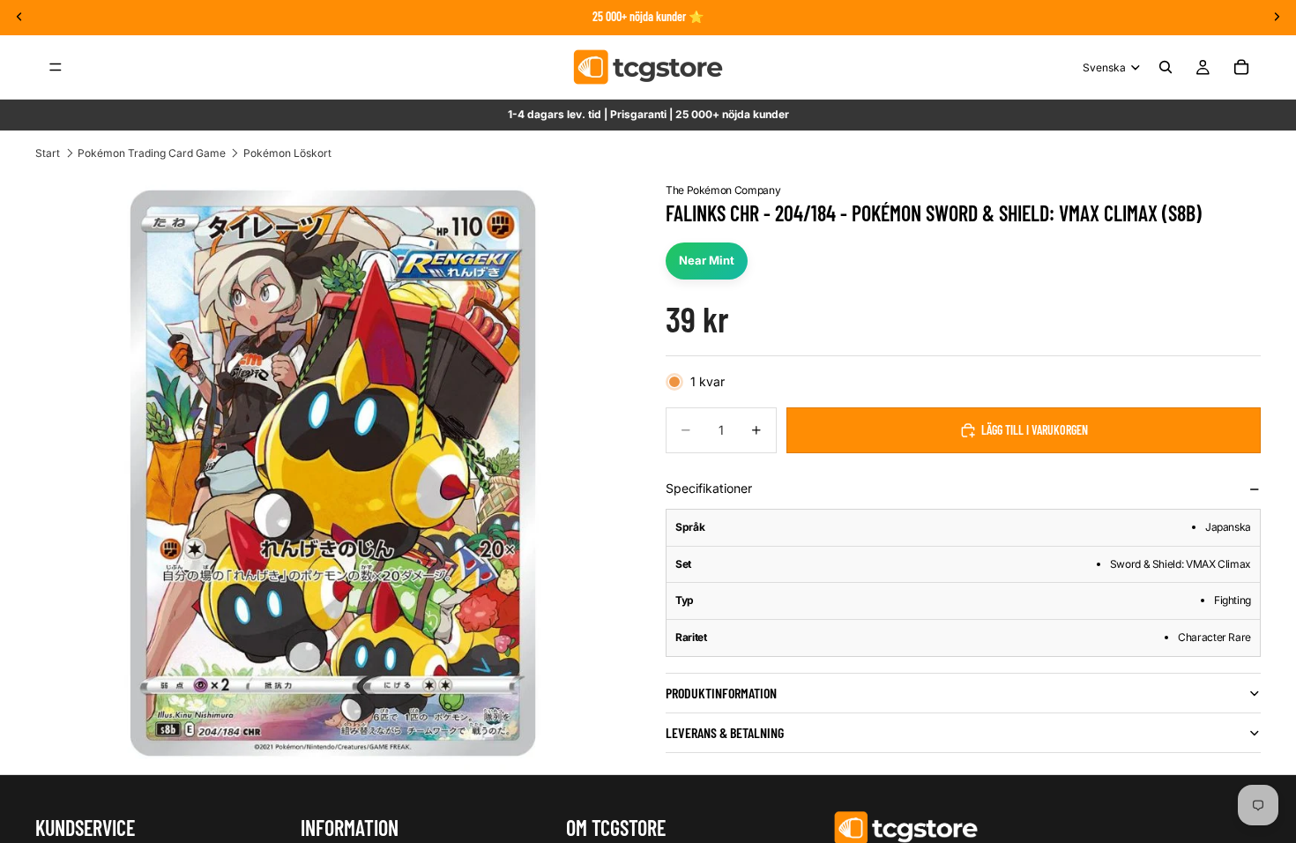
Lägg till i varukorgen (1034, 429)
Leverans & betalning (725, 732)
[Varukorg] (1241, 67)
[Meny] (55, 67)
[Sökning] (1165, 67)
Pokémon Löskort (287, 153)
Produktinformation (721, 692)
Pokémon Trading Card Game (152, 153)
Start (47, 153)
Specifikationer (709, 488)
